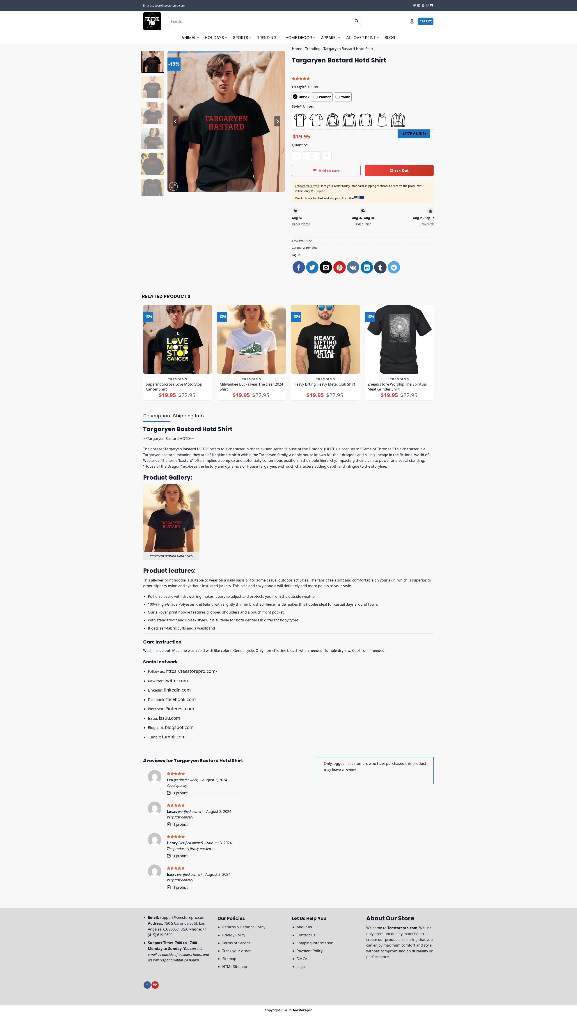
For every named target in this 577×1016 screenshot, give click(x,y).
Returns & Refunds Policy (243, 926)
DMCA (302, 958)
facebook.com (181, 699)
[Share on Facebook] (299, 267)
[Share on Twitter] (312, 267)
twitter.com (176, 681)
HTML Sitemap (234, 966)
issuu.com (169, 718)
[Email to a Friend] (326, 267)
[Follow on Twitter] (414, 5)
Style (297, 106)
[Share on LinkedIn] (367, 267)
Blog (390, 37)
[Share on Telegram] (394, 267)
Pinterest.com (179, 709)
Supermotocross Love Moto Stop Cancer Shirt (174, 387)
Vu (300, 255)
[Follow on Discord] (431, 5)
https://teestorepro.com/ (191, 671)
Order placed (301, 224)
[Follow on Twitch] (427, 5)
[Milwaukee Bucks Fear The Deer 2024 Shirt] (251, 339)
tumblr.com (174, 737)
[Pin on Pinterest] (339, 267)
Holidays (214, 37)
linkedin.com (177, 690)
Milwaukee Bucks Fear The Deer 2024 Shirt (251, 387)
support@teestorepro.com (183, 917)
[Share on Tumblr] (380, 267)
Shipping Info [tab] (188, 416)
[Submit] (356, 21)
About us (304, 926)
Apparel (329, 37)
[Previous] (176, 121)
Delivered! (426, 224)
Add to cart (329, 170)
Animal (188, 37)
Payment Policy (310, 950)
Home (297, 48)
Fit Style (299, 87)
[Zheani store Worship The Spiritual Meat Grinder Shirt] (399, 339)
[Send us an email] (418, 5)
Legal (301, 966)
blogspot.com (179, 727)
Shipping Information (315, 942)
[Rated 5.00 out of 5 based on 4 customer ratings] (363, 78)
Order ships (363, 224)
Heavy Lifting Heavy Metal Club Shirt (324, 384)
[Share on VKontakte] (353, 267)
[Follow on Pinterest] (423, 5)
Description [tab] (156, 416)
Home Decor (299, 37)
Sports (240, 37)
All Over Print (361, 37)
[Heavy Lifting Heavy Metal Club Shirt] (325, 339)
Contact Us (306, 935)
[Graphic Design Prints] (152, 21)
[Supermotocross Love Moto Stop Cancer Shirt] (177, 339)
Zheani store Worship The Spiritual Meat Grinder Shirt (397, 387)
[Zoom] (173, 186)
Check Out (399, 170)
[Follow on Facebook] (147, 985)
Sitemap (229, 958)
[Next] (277, 121)
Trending (267, 37)
